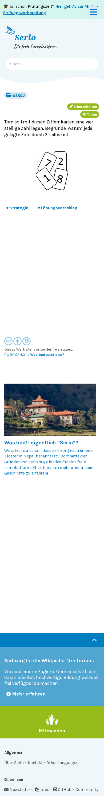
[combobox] (52, 64)
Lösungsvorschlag (57, 207)
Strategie (17, 207)
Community (86, 789)
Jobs (45, 789)
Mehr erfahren (29, 694)
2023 (19, 95)
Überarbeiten (85, 106)
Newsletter (20, 789)
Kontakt (35, 762)
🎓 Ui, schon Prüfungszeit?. (51, 9)
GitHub (64, 789)
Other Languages (62, 762)
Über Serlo (14, 762)
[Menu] (93, 11)
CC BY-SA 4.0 (14, 354)
